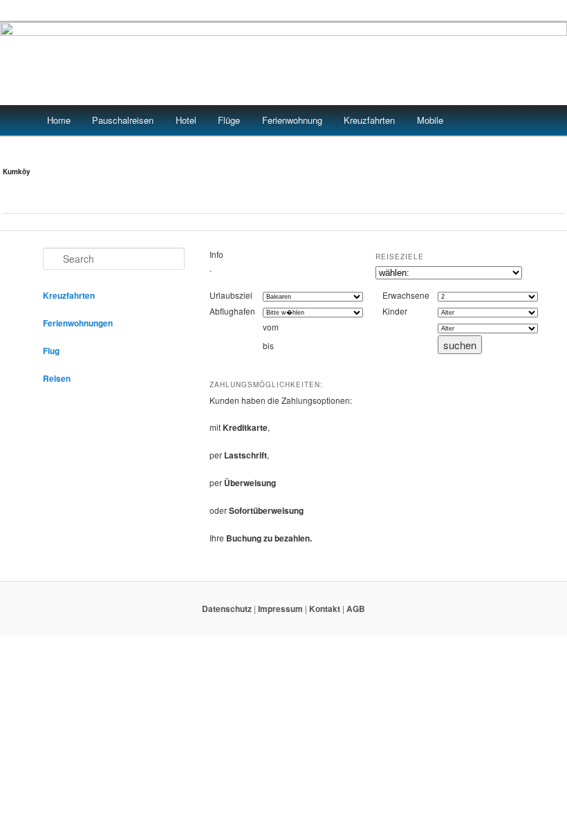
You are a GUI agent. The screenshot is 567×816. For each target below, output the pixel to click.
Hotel (186, 120)
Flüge (229, 120)
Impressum (280, 608)
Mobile (430, 120)
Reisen (57, 378)
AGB (355, 608)
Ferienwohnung (292, 120)
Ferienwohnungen (78, 323)
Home (59, 120)
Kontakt (324, 608)
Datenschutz (227, 608)
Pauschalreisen (123, 120)
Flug (51, 350)
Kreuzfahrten (369, 120)
